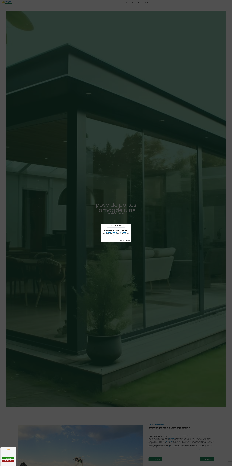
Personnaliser (8, 463)
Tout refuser (8, 460)
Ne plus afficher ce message (125, 240)
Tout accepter (8, 458)
